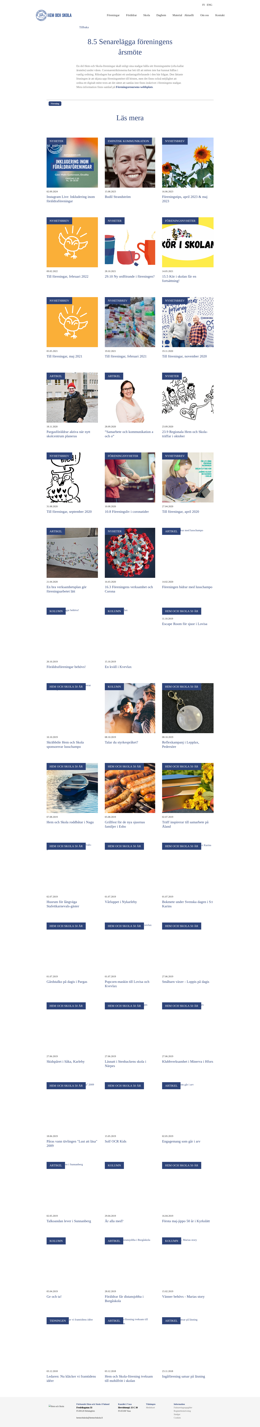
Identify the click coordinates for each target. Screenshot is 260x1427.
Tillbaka (84, 27)
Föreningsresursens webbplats (134, 87)
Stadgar (177, 1414)
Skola (146, 15)
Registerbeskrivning (182, 1411)
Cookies (177, 1418)
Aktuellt (189, 15)
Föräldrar (131, 15)
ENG (209, 4)
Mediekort (150, 1407)
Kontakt (220, 15)
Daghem (161, 15)
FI (203, 4)
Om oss (204, 15)
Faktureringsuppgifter (183, 1407)
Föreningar (113, 15)
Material (177, 15)
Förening (55, 103)
